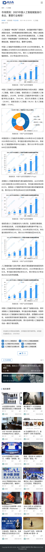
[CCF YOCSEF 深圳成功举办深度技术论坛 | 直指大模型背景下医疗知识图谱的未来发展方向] (12, 423)
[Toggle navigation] (42, 2)
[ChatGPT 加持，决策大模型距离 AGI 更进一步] (33, 523)
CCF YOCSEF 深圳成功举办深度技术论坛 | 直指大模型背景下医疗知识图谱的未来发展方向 (11, 433)
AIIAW (4, 20)
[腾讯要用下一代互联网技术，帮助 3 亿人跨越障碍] (33, 398)
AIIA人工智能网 (21, 547)
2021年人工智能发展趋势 (30, 341)
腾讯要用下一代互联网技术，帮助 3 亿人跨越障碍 (32, 407)
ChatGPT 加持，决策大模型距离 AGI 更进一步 (33, 532)
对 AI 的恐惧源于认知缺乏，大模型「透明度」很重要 (11, 457)
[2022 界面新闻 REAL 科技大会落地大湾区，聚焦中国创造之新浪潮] (12, 473)
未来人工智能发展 (30, 346)
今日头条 (16, 20)
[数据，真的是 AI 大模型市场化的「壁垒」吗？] (33, 448)
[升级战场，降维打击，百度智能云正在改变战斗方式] (12, 523)
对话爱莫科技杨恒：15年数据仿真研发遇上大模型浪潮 (11, 407)
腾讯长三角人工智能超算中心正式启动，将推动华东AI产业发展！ (33, 482)
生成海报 (8, 360)
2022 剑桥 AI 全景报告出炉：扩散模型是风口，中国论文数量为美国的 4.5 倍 (33, 507)
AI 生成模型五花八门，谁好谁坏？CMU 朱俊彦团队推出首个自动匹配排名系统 (33, 433)
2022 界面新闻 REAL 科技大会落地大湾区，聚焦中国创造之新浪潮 (11, 482)
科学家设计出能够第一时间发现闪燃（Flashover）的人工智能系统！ (11, 507)
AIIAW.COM (23, 549)
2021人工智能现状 (11, 341)
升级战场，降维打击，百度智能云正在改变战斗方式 (11, 532)
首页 (3, 8)
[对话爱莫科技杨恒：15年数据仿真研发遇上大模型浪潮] (12, 398)
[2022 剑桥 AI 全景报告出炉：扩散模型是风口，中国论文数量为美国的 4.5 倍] (33, 498)
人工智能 (35, 20)
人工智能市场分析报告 (12, 344)
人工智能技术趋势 (30, 344)
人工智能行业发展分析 (12, 346)
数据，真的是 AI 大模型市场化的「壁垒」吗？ (33, 457)
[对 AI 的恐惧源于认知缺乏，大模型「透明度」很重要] (12, 448)
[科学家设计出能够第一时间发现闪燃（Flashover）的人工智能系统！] (12, 498)
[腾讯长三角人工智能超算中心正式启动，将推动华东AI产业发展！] (33, 473)
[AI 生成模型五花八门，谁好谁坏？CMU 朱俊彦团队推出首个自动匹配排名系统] (33, 423)
